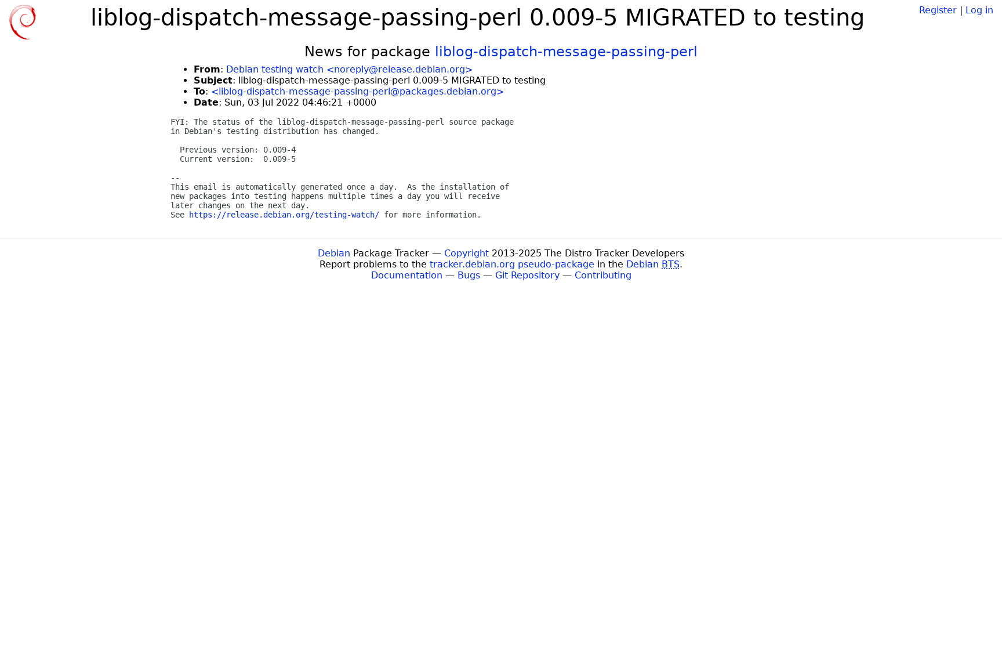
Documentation (406, 275)
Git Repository (527, 275)
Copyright (466, 253)
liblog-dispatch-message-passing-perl (566, 52)
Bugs (469, 275)
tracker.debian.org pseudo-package (512, 264)
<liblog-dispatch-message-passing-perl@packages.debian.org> (357, 91)
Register (938, 10)
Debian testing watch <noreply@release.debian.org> (349, 69)
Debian (334, 253)
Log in (979, 10)
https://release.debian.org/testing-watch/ (284, 214)
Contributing (603, 275)
